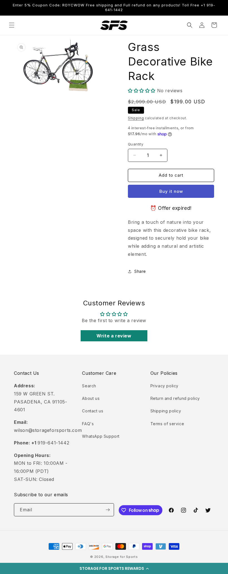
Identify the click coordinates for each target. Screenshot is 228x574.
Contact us (92, 410)
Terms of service (167, 423)
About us (91, 398)
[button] (114, 568)
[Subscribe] (107, 509)
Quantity (135, 144)
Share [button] (140, 271)
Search (89, 385)
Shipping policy (165, 410)
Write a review (113, 336)
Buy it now (171, 191)
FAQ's (88, 423)
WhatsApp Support (101, 436)
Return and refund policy (175, 398)
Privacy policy (164, 385)
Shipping (136, 118)
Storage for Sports (121, 557)
